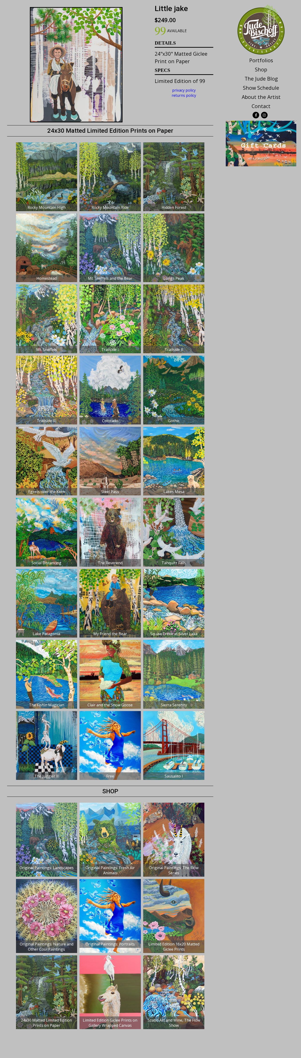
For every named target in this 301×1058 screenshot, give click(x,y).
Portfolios (261, 60)
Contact (261, 106)
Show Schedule (261, 87)
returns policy (184, 95)
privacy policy (184, 90)
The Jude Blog (261, 78)
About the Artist (261, 96)
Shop (261, 69)
